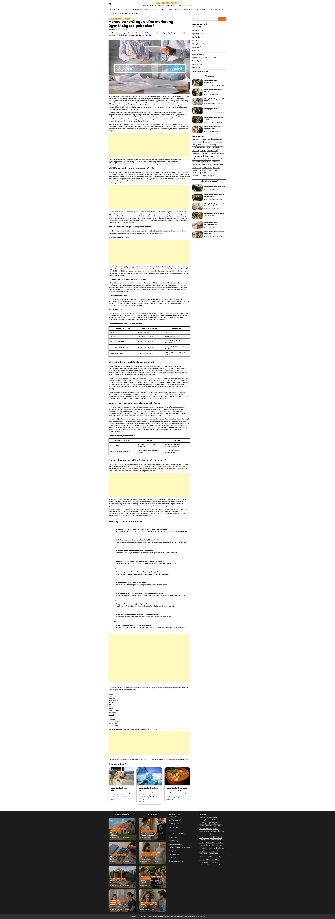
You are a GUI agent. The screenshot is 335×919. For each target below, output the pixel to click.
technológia (207, 167)
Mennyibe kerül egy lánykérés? (148, 906)
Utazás (120, 13)
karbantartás (212, 150)
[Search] (113, 4)
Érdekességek (113, 700)
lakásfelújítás (197, 159)
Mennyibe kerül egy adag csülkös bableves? (177, 789)
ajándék (195, 139)
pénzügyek (207, 162)
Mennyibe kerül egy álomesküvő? (211, 81)
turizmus (203, 170)
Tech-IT (111, 715)
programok (197, 162)
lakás (218, 156)
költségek (220, 153)
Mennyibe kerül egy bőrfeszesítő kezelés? (211, 223)
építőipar (217, 173)
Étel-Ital (111, 702)
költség (212, 153)
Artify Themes (200, 917)
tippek (195, 170)
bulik (194, 142)
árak (216, 170)
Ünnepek (113, 13)
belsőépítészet (217, 139)
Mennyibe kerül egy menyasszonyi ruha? (148, 858)
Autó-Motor (113, 696)
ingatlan (196, 150)
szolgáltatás (206, 164)
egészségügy (218, 142)
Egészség (147, 10)
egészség (208, 142)
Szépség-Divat (114, 711)
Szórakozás (112, 713)
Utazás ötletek (114, 725)
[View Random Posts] (110, 4)
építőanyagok (207, 173)
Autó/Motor (137, 10)
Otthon (177, 10)
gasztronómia (217, 148)
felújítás (212, 145)
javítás (203, 150)
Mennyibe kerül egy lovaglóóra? (215, 186)
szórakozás (197, 167)
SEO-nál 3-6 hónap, (130, 627)
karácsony (196, 153)
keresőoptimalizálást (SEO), (118, 177)
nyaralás (207, 159)
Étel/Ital (156, 10)
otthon (222, 159)
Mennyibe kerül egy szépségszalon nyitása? (120, 906)
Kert (163, 10)
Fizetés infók (113, 723)
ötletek (203, 176)
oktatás (215, 159)
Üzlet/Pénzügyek (131, 13)
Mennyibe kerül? (167, 2)
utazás (210, 170)
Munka (169, 10)
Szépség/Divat (187, 10)
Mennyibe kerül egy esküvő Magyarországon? (213, 127)
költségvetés (197, 156)
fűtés (208, 148)
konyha (205, 153)
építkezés (196, 173)
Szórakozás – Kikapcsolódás (206, 10)
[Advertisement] (161, 145)
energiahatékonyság (200, 145)
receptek (216, 162)
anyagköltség (205, 139)
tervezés (216, 167)
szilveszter (196, 164)
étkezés (195, 176)
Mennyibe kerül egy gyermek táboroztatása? (214, 214)
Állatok (127, 10)
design (200, 142)
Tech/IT (222, 10)
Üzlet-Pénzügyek (114, 721)
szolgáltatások (218, 164)
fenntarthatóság (199, 148)
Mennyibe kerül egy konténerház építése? (119, 882)
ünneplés (211, 176)
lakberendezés (209, 156)
